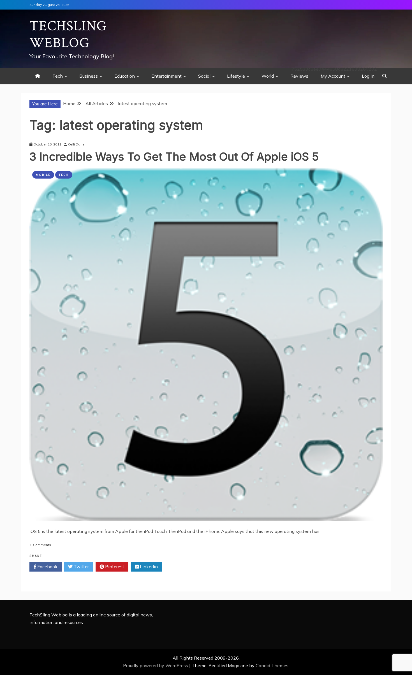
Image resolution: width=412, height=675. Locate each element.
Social (204, 76)
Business (88, 76)
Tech (57, 76)
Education (124, 76)
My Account (333, 76)
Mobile (43, 175)
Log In (368, 76)
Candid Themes (272, 665)
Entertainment (166, 76)
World (267, 76)
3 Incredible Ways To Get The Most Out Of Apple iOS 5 (174, 156)
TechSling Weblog (68, 34)
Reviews (299, 76)
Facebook (46, 566)
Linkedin (148, 566)
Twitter (81, 566)
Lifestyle (236, 76)
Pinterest (114, 566)
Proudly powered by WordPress (156, 665)
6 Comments (40, 545)
